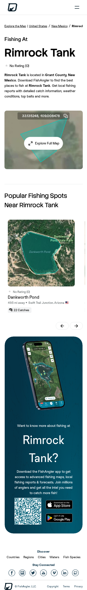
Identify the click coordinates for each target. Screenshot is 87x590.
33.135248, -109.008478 (41, 116)
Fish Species (72, 557)
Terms (66, 586)
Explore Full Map (47, 143)
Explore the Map (15, 26)
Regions (28, 557)
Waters (54, 557)
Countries (13, 557)
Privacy (78, 586)
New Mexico (60, 26)
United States (38, 26)
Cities (42, 557)
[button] (43, 143)
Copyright (52, 586)
